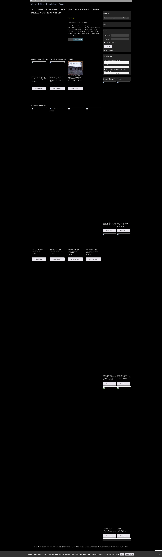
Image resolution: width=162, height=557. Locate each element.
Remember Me (110, 42)
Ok (122, 554)
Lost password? (108, 50)
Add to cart (78, 39)
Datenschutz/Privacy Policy (118, 546)
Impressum (66, 546)
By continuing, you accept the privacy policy (115, 70)
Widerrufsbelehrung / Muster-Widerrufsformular (92, 546)
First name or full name (112, 60)
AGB (73, 546)
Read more (109, 230)
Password (107, 39)
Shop (33, 4)
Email (106, 65)
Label (61, 4)
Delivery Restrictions (47, 4)
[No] (160, 554)
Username (107, 35)
